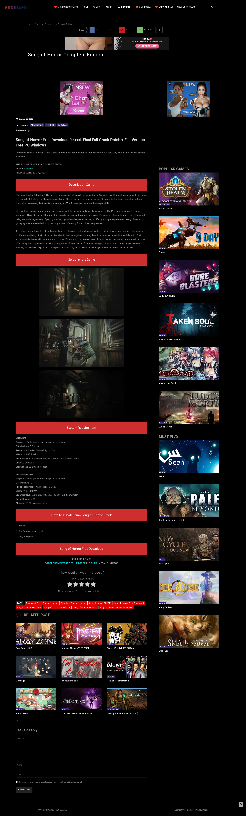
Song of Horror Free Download (128, 603)
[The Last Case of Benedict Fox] (82, 699)
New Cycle (164, 563)
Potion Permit (22, 713)
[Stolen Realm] (189, 189)
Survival (63, 124)
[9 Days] (189, 232)
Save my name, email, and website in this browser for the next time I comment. (50, 782)
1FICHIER (92, 563)
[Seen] (189, 456)
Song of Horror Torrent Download (116, 607)
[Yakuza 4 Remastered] (127, 667)
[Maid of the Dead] (189, 363)
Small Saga (164, 650)
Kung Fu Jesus (166, 607)
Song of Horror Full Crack (29, 607)
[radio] (69, 585)
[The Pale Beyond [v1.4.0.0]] (189, 500)
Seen (161, 476)
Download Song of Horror (73, 603)
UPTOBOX (80, 563)
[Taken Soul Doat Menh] (189, 319)
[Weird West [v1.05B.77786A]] (127, 634)
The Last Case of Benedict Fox (77, 713)
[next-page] (22, 720)
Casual (19, 677)
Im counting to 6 (70, 680)
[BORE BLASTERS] (189, 276)
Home (30, 24)
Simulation (113, 709)
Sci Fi (161, 560)
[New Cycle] (189, 544)
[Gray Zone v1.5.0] (36, 634)
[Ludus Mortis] (189, 407)
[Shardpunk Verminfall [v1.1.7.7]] (127, 699)
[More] (159, 30)
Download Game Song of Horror (42, 603)
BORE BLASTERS (167, 296)
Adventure (39, 24)
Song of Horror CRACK (100, 603)
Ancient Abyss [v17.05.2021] (75, 648)
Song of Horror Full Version (57, 607)
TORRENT (67, 563)
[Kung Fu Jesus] (189, 587)
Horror (50, 124)
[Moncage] (36, 667)
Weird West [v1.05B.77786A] (120, 648)
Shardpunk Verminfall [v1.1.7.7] (122, 713)
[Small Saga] (189, 631)
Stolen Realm (165, 208)
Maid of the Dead (167, 383)
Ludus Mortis (165, 426)
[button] (212, 7)
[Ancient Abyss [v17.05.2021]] (82, 634)
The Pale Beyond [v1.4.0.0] (171, 520)
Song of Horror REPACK (85, 607)
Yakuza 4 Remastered (118, 680)
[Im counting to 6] (82, 667)
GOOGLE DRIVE (53, 563)
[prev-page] (17, 720)
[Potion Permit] (36, 699)
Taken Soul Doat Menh (170, 339)
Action (19, 644)
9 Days (162, 252)
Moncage (20, 680)
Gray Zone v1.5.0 (24, 648)
